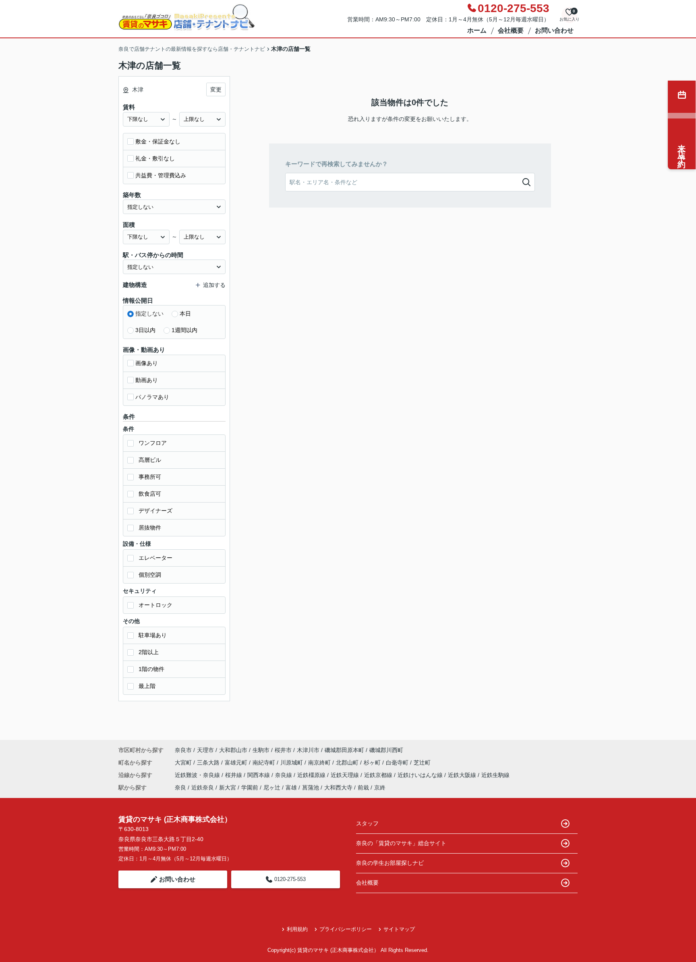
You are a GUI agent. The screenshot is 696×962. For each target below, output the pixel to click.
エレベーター (155, 558)
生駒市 (261, 750)
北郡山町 (348, 762)
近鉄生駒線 (495, 775)
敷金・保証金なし (157, 141)
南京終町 (320, 762)
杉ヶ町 (373, 762)
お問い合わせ (554, 30)
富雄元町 (237, 762)
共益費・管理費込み (160, 175)
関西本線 (259, 775)
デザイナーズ (155, 510)
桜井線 (234, 775)
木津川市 (308, 750)
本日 (185, 313)
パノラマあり (152, 397)
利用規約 (297, 929)
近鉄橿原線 (312, 775)
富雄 (291, 787)
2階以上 (149, 652)
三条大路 (209, 762)
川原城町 (292, 762)
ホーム (477, 30)
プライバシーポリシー (345, 929)
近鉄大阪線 (463, 775)
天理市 (205, 750)
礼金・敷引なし (155, 158)
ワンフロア (153, 443)
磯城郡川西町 (386, 750)
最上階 (147, 686)
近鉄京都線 (379, 775)
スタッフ (367, 823)
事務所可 (150, 477)
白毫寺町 (398, 762)
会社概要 (511, 30)
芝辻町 (422, 762)
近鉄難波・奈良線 (198, 775)
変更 (216, 89)
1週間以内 (184, 330)
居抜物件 (150, 527)
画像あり (146, 363)
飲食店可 (150, 493)
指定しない (149, 313)
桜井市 (283, 750)
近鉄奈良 (202, 787)
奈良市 (183, 750)
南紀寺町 (265, 762)
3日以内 (145, 330)
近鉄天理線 (345, 775)
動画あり (146, 380)
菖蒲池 (310, 787)
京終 (379, 787)
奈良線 (284, 775)
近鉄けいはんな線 (421, 775)
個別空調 (150, 574)
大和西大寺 (338, 787)
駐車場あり (153, 635)
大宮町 (184, 762)
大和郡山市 (233, 750)
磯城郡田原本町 (344, 750)
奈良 (180, 787)
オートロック (155, 605)
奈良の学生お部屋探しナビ (390, 863)
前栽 (363, 787)
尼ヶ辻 (271, 787)
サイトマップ (399, 929)
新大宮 (227, 787)
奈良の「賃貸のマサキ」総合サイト (401, 843)
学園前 (249, 787)
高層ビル (150, 460)
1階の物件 (151, 669)
